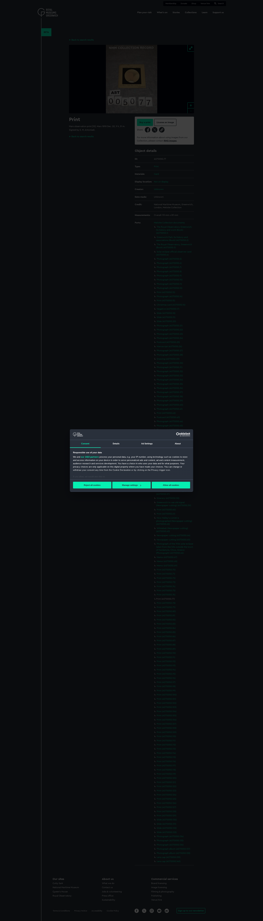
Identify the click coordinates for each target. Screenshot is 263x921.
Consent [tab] (85, 443)
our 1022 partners (90, 457)
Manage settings (130, 485)
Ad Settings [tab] (147, 443)
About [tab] (178, 443)
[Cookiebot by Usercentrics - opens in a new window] (178, 434)
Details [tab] (116, 443)
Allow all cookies (171, 485)
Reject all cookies (92, 485)
